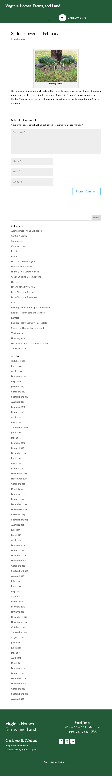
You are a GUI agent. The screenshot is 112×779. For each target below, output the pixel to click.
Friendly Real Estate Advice (25, 272)
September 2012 (19, 571)
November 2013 (19, 509)
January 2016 (17, 448)
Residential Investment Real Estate (29, 323)
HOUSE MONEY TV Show (23, 287)
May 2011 (15, 653)
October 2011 (18, 627)
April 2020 (16, 371)
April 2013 (16, 540)
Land (13, 302)
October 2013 (18, 515)
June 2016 (16, 433)
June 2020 (16, 366)
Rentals (15, 318)
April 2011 (16, 658)
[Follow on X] (67, 741)
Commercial (17, 241)
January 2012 (17, 612)
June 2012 (16, 586)
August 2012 (17, 576)
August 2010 (17, 699)
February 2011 (18, 668)
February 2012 (18, 607)
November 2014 (19, 479)
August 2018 (17, 402)
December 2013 (19, 504)
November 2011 (19, 622)
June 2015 (16, 458)
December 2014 (19, 474)
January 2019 (17, 387)
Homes (14, 282)
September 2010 (19, 694)
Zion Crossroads (19, 349)
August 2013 (17, 525)
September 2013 (19, 520)
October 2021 (18, 361)
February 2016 (18, 443)
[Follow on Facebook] (61, 741)
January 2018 (17, 412)
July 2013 (15, 530)
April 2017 (16, 417)
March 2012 (17, 602)
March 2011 (16, 663)
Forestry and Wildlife (21, 267)
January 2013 (17, 551)
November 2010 (19, 684)
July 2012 (15, 581)
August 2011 (17, 637)
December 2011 (19, 617)
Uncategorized (18, 338)
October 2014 (18, 484)
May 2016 (16, 438)
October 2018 (18, 392)
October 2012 (18, 566)
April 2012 (16, 597)
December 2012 (19, 556)
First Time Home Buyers (23, 262)
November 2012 (19, 561)
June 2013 (16, 535)
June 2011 (16, 648)
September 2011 (19, 632)
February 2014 (18, 494)
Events (14, 251)
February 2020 (18, 376)
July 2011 (15, 643)
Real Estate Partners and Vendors (28, 313)
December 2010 (19, 679)
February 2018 (18, 407)
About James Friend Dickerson (26, 231)
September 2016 (19, 428)
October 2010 (18, 689)
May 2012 (16, 592)
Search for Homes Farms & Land (27, 328)
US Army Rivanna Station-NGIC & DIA (30, 343)
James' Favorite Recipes (23, 292)
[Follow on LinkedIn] (72, 741)
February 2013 (18, 545)
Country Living (18, 246)
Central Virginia (18, 39)
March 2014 (17, 489)
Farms (14, 257)
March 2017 (16, 422)
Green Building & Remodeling (26, 277)
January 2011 (17, 673)
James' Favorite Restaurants (25, 297)
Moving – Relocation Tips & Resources (30, 308)
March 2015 (17, 464)
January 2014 (17, 499)
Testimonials (17, 333)
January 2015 (17, 469)
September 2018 (19, 397)
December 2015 (19, 453)
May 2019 (16, 381)
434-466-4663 (75, 727)
